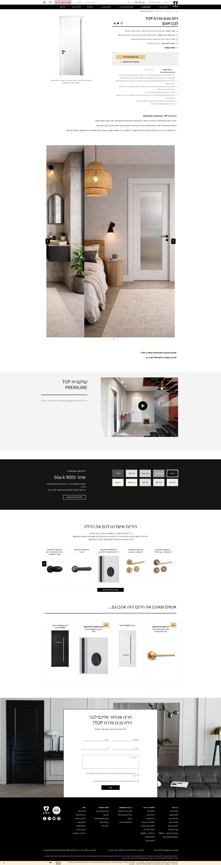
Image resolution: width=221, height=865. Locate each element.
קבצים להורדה (148, 69)
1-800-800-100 (139, 2)
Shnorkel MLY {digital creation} (166, 850)
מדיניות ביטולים (80, 818)
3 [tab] (114, 339)
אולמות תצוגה (173, 815)
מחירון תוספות (81, 826)
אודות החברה (173, 811)
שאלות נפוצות (104, 822)
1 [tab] (121, 339)
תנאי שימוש (123, 781)
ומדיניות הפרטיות (114, 781)
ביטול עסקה (82, 822)
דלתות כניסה (151, 815)
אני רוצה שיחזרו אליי (130, 57)
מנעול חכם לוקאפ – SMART (168, 833)
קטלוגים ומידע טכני (125, 822)
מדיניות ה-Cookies (79, 833)
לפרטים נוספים (161, 678)
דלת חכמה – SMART (148, 833)
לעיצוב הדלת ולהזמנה (131, 62)
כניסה (166, 2)
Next (48, 241)
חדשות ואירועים (173, 826)
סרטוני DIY (105, 826)
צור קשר (106, 815)
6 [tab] (103, 339)
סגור (50, 862)
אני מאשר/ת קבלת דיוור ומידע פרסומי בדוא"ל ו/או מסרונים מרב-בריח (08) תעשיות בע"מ (111, 774)
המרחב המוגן (173, 822)
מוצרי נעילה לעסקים (125, 811)
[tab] (167, 69)
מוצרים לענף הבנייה (63, 2)
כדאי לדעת (167, 69)
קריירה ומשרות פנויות (125, 815)
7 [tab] (100, 339)
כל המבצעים (150, 818)
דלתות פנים (169, 11)
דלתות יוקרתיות (150, 837)
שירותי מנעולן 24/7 (102, 811)
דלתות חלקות (160, 11)
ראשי (176, 11)
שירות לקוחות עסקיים (102, 818)
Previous (173, 241)
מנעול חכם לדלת (149, 829)
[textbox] (95, 748)
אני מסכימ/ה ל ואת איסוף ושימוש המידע (114, 781)
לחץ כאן (111, 850)
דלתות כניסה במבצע (148, 826)
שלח (110, 787)
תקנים (130, 818)
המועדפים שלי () (154, 2)
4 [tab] (110, 339)
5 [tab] (107, 339)
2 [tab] (117, 339)
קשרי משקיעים (173, 829)
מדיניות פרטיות (81, 815)
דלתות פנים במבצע (148, 822)
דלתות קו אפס (150, 840)
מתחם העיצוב (173, 818)
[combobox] (95, 748)
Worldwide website (170, 837)
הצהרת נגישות (81, 829)
